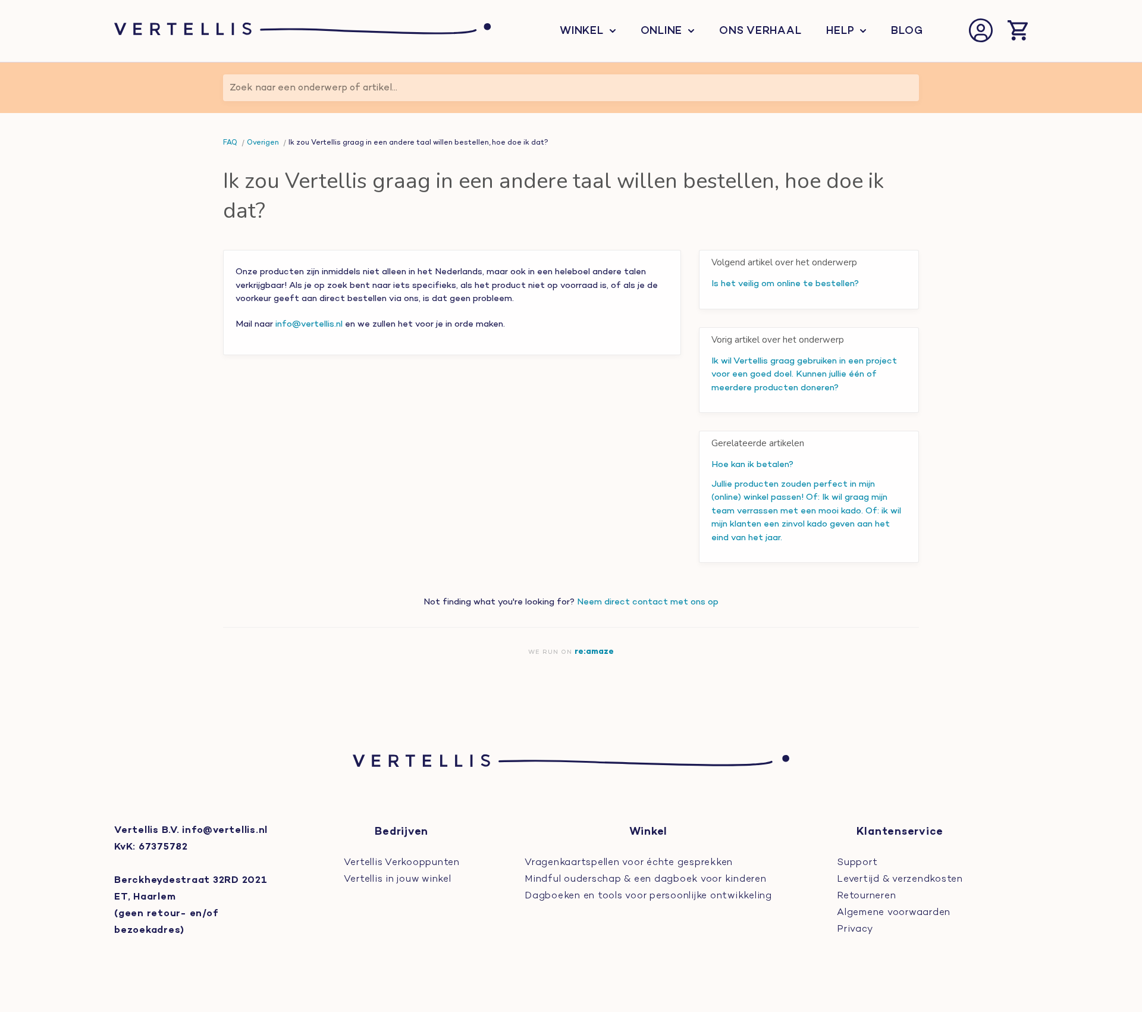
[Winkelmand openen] (1018, 31)
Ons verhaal (760, 31)
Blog (907, 31)
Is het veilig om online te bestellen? (785, 284)
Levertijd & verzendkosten (900, 879)
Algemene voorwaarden (893, 912)
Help (840, 31)
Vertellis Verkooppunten (402, 862)
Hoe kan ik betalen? (752, 465)
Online (662, 31)
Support (857, 862)
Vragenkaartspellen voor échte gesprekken (629, 862)
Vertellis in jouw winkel (397, 879)
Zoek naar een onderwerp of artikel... (313, 88)
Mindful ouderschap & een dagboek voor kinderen (646, 879)
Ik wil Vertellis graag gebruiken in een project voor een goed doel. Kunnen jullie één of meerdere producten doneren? (804, 374)
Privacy (855, 929)
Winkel (582, 31)
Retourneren (866, 896)
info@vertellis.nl (309, 324)
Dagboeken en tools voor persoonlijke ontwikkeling (648, 896)
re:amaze (594, 651)
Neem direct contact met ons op (648, 602)
